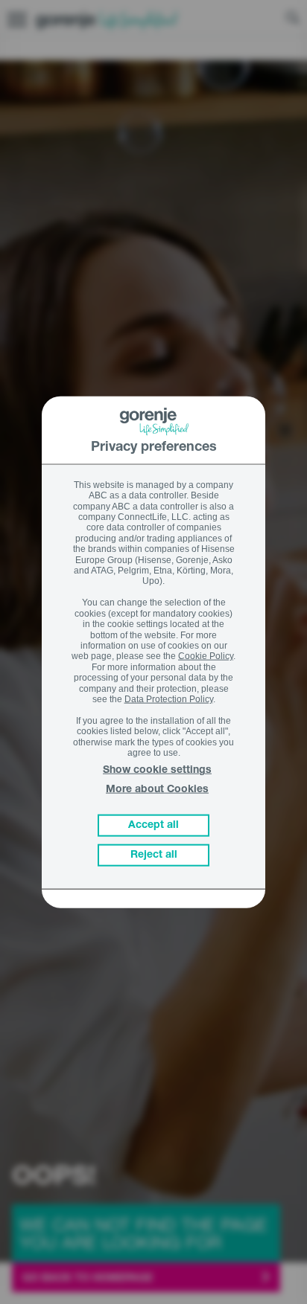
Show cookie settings (157, 770)
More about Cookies (157, 789)
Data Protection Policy (168, 699)
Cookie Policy (205, 656)
